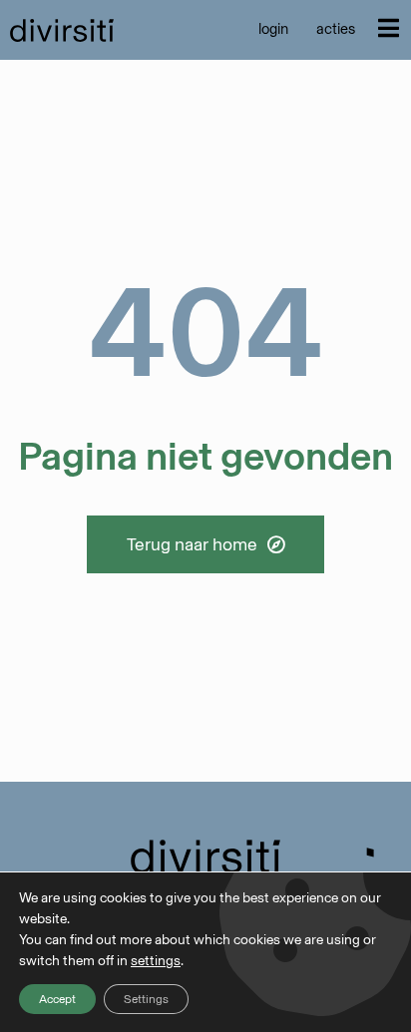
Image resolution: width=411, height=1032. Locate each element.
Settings (146, 999)
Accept (57, 999)
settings (156, 960)
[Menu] (389, 28)
